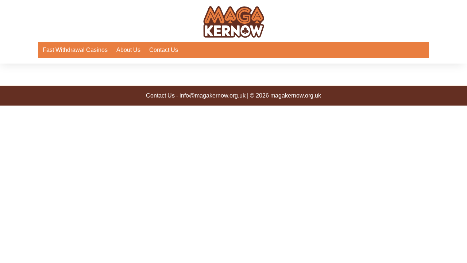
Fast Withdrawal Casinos (75, 50)
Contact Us (163, 50)
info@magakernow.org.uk (213, 95)
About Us (128, 50)
